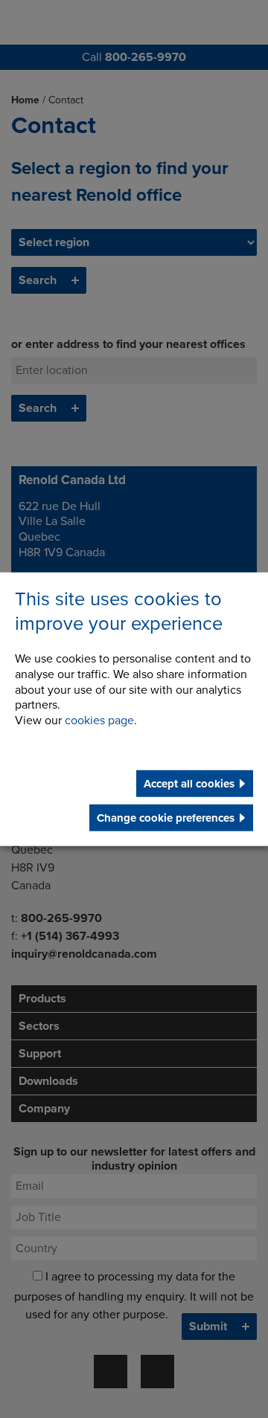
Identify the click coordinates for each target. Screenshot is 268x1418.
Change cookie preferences (165, 818)
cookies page (99, 720)
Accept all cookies (189, 783)
